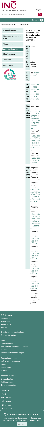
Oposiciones (6, 367)
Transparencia (7, 344)
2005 (32, 89)
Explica (4, 370)
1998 (35, 87)
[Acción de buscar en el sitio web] (40, 14)
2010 (35, 96)
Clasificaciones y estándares (12, 332)
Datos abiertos (7, 379)
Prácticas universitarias (10, 361)
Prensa (4, 327)
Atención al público (8, 376)
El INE (3, 340)
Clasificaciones (9, 54)
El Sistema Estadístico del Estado (14, 347)
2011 (32, 99)
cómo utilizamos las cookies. (29, 420)
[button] (37, 20)
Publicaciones (7, 382)
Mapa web (5, 318)
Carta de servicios (8, 385)
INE (2, 24)
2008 (32, 94)
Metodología (8, 65)
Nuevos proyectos (8, 335)
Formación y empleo (9, 358)
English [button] (39, 10)
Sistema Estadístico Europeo (12, 353)
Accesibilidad (6, 324)
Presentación (8, 60)
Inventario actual (9, 30)
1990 (32, 85)
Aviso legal (5, 321)
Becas (3, 364)
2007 (35, 92)
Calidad (4, 350)
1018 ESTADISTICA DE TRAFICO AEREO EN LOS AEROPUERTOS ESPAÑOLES (35, 118)
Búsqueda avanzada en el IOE (12, 37)
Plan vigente (8, 44)
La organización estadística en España (18, 24)
